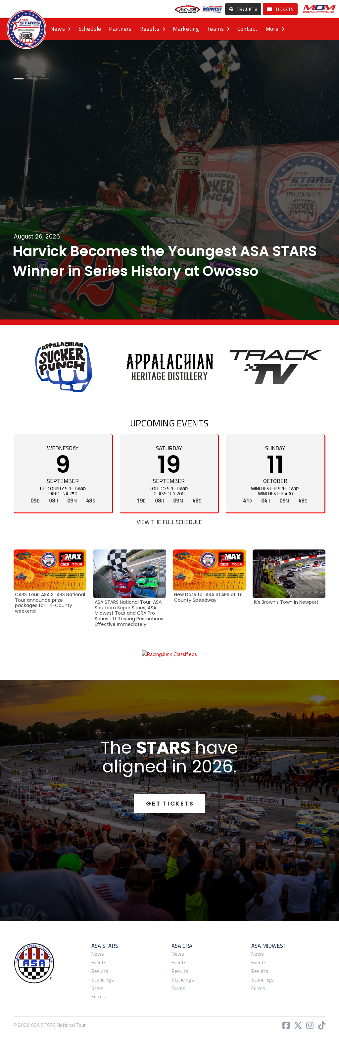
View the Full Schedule (169, 522)
